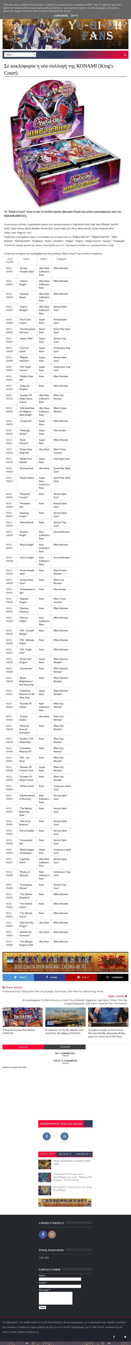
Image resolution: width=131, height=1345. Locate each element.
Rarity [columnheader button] (43, 259)
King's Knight (26, 544)
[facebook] (114, 1336)
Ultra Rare (44, 268)
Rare (41, 376)
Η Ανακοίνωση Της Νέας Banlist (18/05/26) (19, 1031)
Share (53, 977)
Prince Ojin (47, 228)
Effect (56, 395)
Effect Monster (61, 268)
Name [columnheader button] (26, 259)
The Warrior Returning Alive (25, 811)
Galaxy (106, 240)
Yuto (13, 232)
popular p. (47, 1154)
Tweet (23, 977)
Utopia (69, 240)
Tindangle (118, 240)
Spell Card (64, 459)
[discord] (119, 1336)
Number (58, 240)
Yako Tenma (17, 228)
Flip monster (60, 430)
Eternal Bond (26, 522)
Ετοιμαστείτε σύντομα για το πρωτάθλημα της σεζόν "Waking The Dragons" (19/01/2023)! (73, 1177)
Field (56, 459)
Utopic (79, 240)
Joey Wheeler (103, 224)
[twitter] (125, 1336)
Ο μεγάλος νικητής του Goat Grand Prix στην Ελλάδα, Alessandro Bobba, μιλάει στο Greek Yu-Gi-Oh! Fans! (107, 1033)
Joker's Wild (26, 338)
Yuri (29, 232)
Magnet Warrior (100, 236)
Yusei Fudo (60, 228)
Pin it (85, 977)
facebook (65, 1047)
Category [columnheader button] (61, 259)
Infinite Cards (27, 786)
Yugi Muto (78, 224)
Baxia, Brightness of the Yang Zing (26, 681)
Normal (57, 306)
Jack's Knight (26, 557)
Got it (74, 15)
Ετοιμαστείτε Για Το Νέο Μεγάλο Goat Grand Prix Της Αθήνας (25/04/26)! (64, 1031)
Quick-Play (59, 329)
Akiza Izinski (84, 228)
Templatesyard (10, 1322)
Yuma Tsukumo (100, 228)
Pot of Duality (27, 830)
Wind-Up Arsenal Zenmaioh (24, 729)
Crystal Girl (25, 421)
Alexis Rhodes (32, 228)
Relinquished (22, 240)
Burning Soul (26, 468)
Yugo (19, 232)
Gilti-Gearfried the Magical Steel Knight (26, 411)
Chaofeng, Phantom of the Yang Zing (27, 694)
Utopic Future (93, 240)
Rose (48, 240)
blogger (23, 1047)
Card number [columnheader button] (10, 260)
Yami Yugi (89, 224)
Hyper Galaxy (27, 477)
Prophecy (37, 240)
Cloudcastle (26, 668)
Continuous (59, 348)
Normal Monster (62, 532)
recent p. (65, 1154)
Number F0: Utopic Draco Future (25, 398)
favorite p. (83, 1154)
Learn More (61, 15)
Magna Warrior (81, 236)
